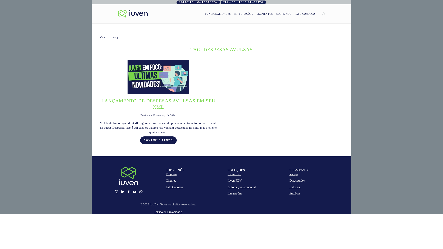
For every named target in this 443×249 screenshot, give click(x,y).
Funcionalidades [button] (218, 14)
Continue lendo (158, 140)
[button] (323, 13)
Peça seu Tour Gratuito (243, 2)
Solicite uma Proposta (198, 2)
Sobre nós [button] (283, 14)
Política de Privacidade (168, 212)
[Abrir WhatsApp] (434, 240)
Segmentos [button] (265, 14)
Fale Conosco (305, 14)
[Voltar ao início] (133, 13)
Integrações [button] (243, 14)
